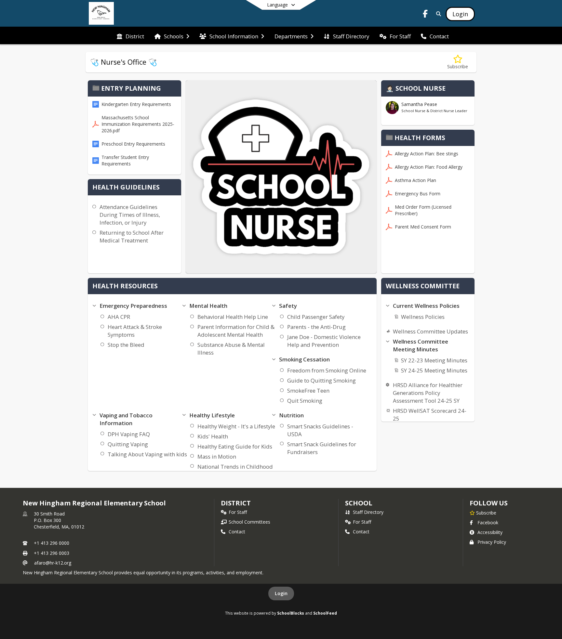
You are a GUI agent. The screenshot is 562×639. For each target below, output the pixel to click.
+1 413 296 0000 (51, 543)
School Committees (249, 522)
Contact (237, 531)
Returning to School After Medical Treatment (132, 236)
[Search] (437, 14)
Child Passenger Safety (315, 316)
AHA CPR (119, 316)
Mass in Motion (216, 456)
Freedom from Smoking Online (326, 370)
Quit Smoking (304, 400)
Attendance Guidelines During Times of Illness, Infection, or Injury (130, 214)
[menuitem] (130, 35)
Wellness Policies (423, 316)
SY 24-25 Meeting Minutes (434, 370)
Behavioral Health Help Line (232, 316)
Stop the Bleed (126, 344)
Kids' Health (212, 436)
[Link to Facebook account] (425, 15)
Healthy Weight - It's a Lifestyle (236, 426)
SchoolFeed (325, 613)
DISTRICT (236, 503)
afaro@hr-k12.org (52, 563)
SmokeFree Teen (308, 390)
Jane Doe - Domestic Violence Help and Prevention (324, 340)
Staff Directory (368, 512)
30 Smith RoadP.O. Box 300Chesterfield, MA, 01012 (59, 520)
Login (281, 593)
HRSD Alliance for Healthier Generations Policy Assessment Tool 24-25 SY (427, 392)
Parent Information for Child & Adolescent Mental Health (235, 330)
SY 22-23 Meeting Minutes (434, 360)
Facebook (487, 522)
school (358, 503)
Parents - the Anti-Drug (316, 327)
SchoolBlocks (290, 613)
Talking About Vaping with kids (147, 454)
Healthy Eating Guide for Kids (234, 446)
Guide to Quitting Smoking (321, 380)
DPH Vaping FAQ (129, 434)
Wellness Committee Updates (430, 331)
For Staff (238, 512)
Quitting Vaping (128, 444)
